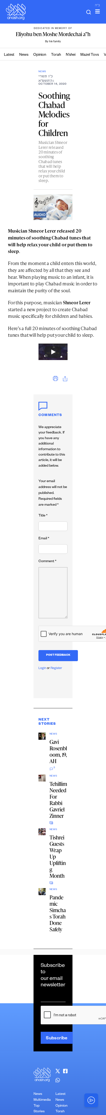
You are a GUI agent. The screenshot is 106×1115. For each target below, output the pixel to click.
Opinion (39, 55)
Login (42, 668)
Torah (56, 55)
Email (43, 539)
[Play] (53, 352)
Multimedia (42, 1100)
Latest (9, 55)
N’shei (70, 55)
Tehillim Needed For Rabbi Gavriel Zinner (58, 800)
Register (56, 668)
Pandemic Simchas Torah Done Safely (58, 913)
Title (43, 516)
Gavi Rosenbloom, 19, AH (58, 751)
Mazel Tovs (89, 55)
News (23, 55)
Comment (47, 562)
